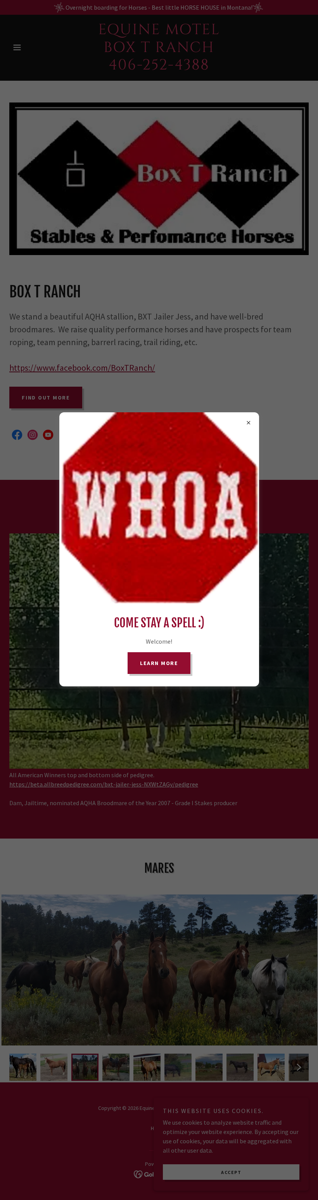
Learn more (159, 663)
